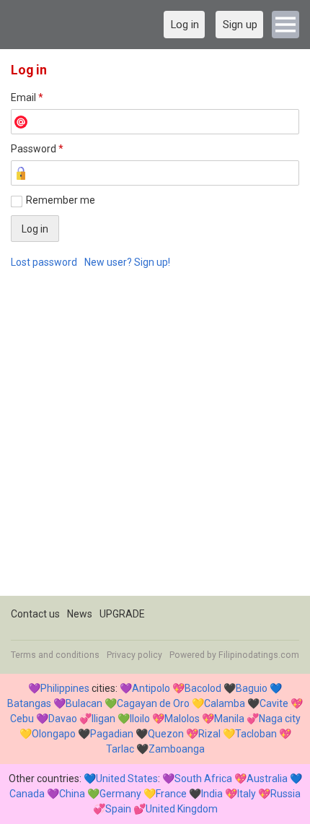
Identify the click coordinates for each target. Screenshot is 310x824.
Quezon (166, 734)
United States (127, 778)
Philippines (64, 688)
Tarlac (120, 749)
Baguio (251, 688)
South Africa (203, 778)
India (212, 793)
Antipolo (151, 688)
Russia (285, 793)
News (79, 614)
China (72, 793)
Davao (62, 718)
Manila (229, 718)
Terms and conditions (55, 655)
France (171, 793)
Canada (27, 793)
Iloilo (140, 718)
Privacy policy (134, 655)
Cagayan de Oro (153, 703)
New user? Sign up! (127, 262)
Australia (267, 778)
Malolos (182, 718)
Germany (120, 793)
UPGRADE (122, 614)
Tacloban (256, 734)
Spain (118, 809)
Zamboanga (177, 749)
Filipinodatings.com (258, 655)
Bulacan (84, 703)
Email (27, 97)
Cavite (274, 703)
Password (37, 149)
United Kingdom (182, 809)
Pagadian (111, 734)
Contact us (35, 614)
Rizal (209, 734)
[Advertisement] (155, 440)
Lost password (44, 262)
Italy (246, 793)
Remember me (60, 200)
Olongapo (54, 734)
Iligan (103, 718)
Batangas (29, 703)
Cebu (22, 718)
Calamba (224, 703)
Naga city (280, 718)
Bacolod (203, 688)
